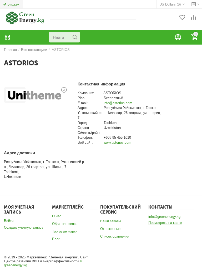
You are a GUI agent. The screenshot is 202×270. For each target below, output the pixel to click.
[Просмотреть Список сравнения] (193, 18)
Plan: (81, 98)
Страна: (84, 128)
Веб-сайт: (85, 142)
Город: (83, 123)
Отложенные (110, 229)
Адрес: (83, 108)
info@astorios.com (118, 103)
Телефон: (85, 137)
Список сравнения (114, 236)
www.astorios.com (117, 142)
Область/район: (90, 133)
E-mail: (83, 103)
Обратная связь (64, 224)
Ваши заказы (110, 221)
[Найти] (75, 37)
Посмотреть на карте (165, 223)
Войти (8, 221)
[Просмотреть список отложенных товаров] (182, 18)
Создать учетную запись (23, 227)
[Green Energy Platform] (22, 18)
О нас (56, 216)
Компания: (86, 93)
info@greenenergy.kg (164, 217)
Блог (56, 239)
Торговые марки (64, 231)
